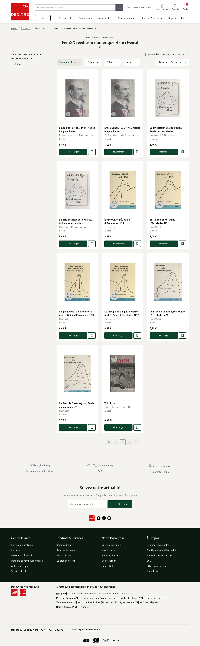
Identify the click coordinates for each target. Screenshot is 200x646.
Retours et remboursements (27, 560)
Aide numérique (19, 565)
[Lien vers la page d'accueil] (20, 11)
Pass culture (63, 555)
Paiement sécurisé (21, 555)
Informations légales (158, 544)
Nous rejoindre (110, 555)
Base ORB (107, 565)
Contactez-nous (160, 471)
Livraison (16, 550)
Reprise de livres (65, 550)
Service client (18, 571)
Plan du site (153, 571)
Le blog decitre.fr (65, 560)
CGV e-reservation (157, 565)
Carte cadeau (63, 544)
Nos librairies (109, 550)
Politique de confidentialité (161, 550)
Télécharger (73, 151)
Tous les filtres (67, 62)
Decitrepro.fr (109, 560)
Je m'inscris (120, 504)
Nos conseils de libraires (39, 471)
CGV (149, 560)
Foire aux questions (22, 544)
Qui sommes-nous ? (112, 544)
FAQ (100, 471)
